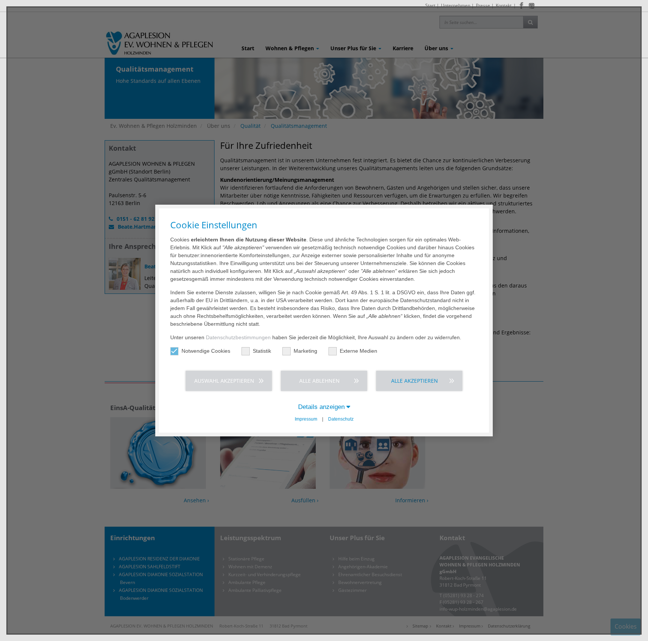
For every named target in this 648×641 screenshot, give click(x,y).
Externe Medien (358, 351)
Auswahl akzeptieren (224, 380)
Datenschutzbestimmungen (238, 337)
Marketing (305, 351)
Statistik (262, 351)
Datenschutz (341, 419)
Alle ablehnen (319, 380)
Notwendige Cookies (206, 351)
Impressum (306, 419)
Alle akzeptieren (414, 380)
